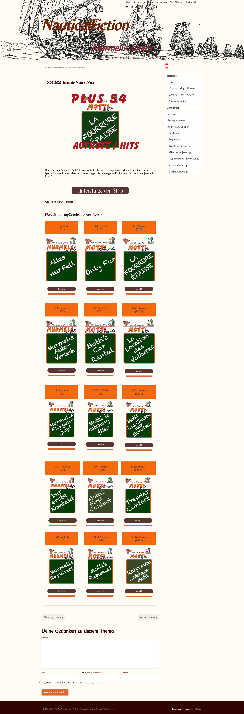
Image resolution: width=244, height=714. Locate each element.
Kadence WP (70, 709)
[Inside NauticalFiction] (198, 24)
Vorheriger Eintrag (53, 617)
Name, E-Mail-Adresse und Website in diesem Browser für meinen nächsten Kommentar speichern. (69, 683)
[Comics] (174, 24)
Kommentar (45, 638)
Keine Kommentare (78, 67)
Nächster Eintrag (148, 617)
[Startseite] (168, 24)
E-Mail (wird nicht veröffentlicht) (92, 673)
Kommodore (52, 67)
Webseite (125, 673)
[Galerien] (187, 24)
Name (44, 673)
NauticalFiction (67, 24)
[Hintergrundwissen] (192, 24)
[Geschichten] (181, 24)
